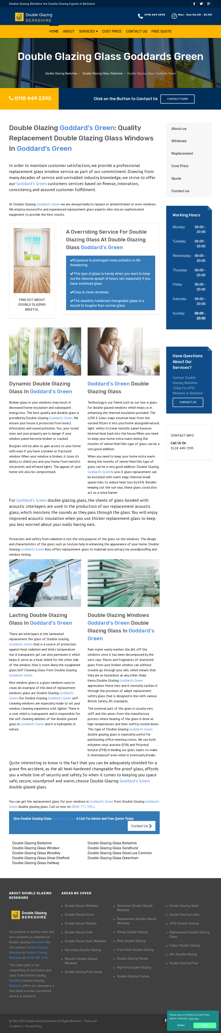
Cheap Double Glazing (132, 932)
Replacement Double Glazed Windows (136, 921)
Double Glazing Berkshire (32, 842)
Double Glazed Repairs (80, 923)
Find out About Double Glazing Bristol (32, 304)
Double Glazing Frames (133, 976)
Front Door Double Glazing (135, 949)
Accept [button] (205, 1025)
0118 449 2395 (154, 14)
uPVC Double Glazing (184, 923)
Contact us (180, 190)
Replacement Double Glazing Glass (189, 934)
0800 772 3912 (83, 806)
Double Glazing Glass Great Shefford (40, 857)
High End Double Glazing (134, 967)
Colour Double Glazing (184, 945)
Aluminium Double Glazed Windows (134, 907)
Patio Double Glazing (131, 941)
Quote (176, 178)
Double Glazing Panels (132, 958)
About (69, 31)
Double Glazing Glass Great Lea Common (120, 852)
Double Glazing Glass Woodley (36, 852)
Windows (178, 140)
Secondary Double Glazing (83, 950)
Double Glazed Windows (81, 905)
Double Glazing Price (183, 963)
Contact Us (136, 31)
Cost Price (112, 31)
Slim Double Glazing (183, 954)
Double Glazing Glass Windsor (36, 847)
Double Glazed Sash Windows (85, 941)
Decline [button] (181, 1025)
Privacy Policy (33, 1026)
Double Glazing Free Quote (83, 972)
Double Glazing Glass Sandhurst (113, 847)
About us (178, 128)
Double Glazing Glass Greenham (113, 857)
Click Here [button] (194, 1018)
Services (87, 31)
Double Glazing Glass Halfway (35, 862)
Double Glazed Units (79, 932)
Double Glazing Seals (184, 905)
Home (54, 31)
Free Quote (162, 31)
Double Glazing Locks (184, 914)
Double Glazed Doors (79, 914)
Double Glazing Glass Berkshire (112, 842)
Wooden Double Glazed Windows (81, 960)
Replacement (182, 153)
